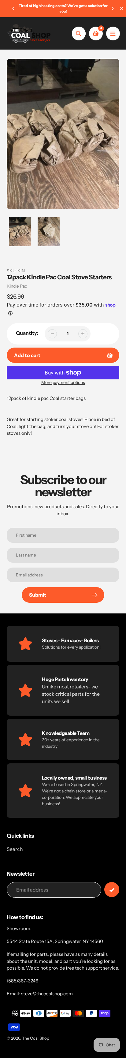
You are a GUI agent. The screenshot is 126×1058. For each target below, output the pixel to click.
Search (15, 849)
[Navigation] (113, 33)
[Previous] (14, 9)
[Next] (112, 9)
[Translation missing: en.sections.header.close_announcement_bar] (121, 9)
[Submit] (111, 889)
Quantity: (27, 333)
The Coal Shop (35, 1038)
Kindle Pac (17, 286)
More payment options (63, 382)
